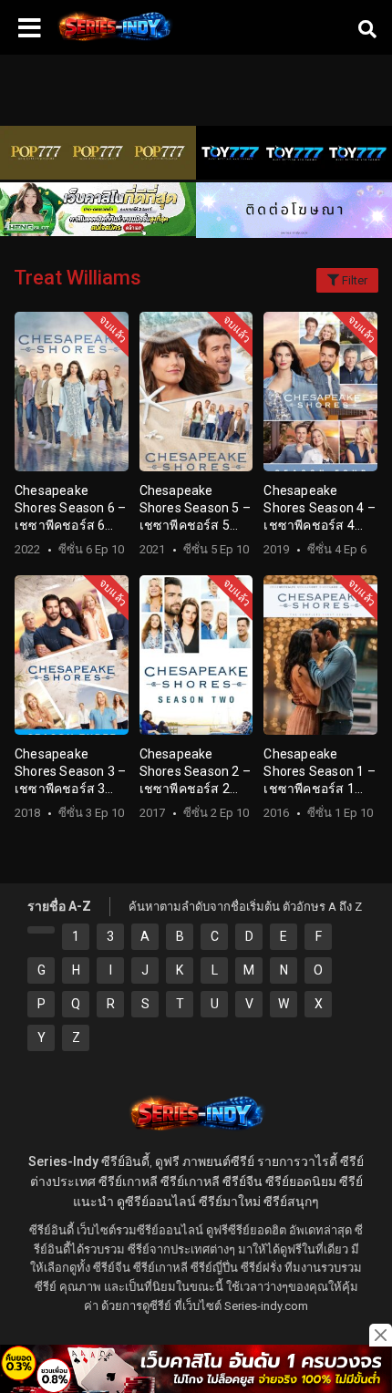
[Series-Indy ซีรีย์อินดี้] (114, 41)
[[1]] (41, 930)
